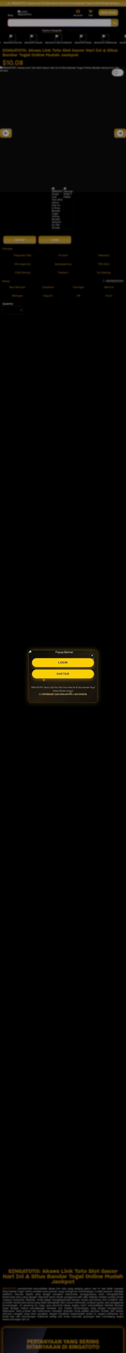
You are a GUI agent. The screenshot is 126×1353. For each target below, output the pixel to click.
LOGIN (63, 662)
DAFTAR (63, 673)
